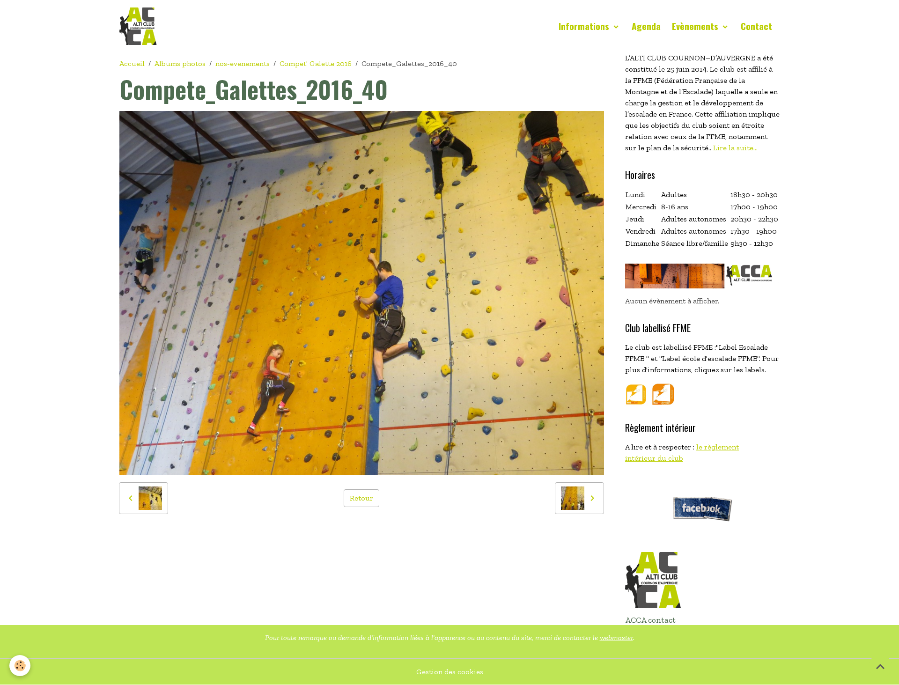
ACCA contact (650, 620)
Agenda (646, 26)
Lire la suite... (735, 147)
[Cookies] (19, 665)
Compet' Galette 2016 (316, 63)
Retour (361, 497)
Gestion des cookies (449, 671)
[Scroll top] (880, 666)
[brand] (140, 26)
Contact (756, 26)
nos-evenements (242, 63)
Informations (585, 26)
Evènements (696, 26)
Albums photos (180, 63)
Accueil (132, 63)
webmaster (616, 637)
